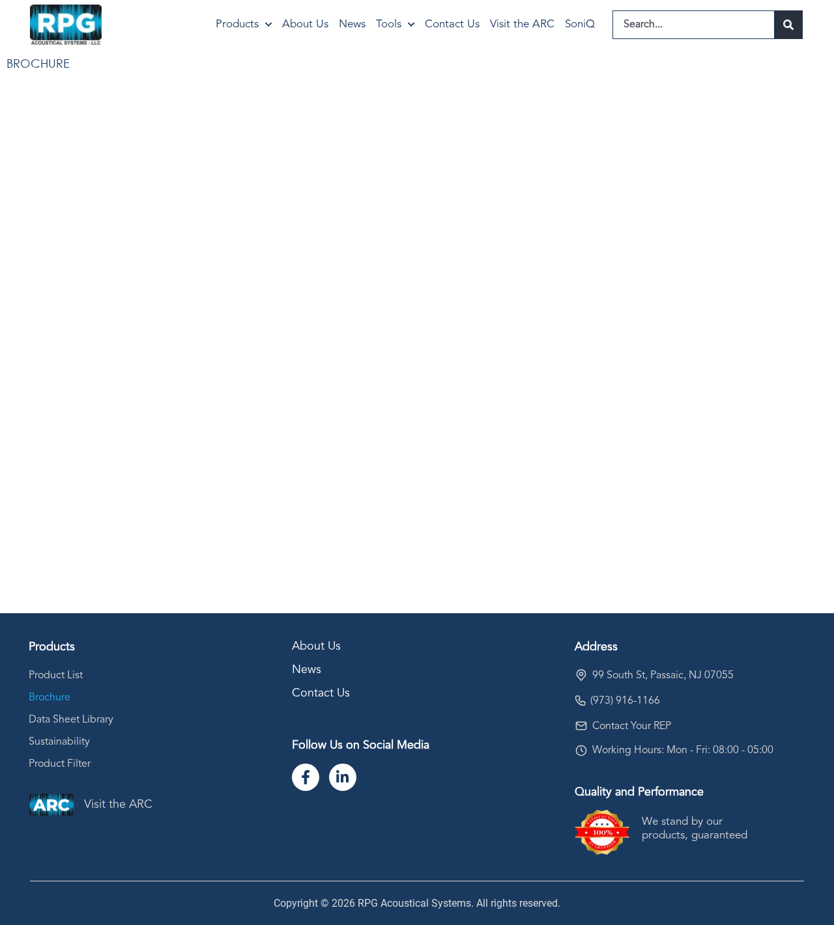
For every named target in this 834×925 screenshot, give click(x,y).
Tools (388, 24)
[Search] (789, 24)
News (352, 24)
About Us (305, 24)
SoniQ (580, 24)
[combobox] (693, 24)
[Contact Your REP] (581, 725)
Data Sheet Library (71, 720)
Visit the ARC (522, 24)
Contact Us (452, 24)
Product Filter (60, 764)
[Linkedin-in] (342, 777)
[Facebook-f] (305, 777)
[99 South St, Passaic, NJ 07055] (581, 675)
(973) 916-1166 (625, 701)
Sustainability (59, 742)
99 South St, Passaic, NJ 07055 (663, 675)
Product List (56, 675)
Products (237, 24)
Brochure (49, 698)
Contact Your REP (631, 726)
